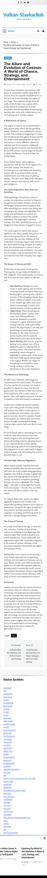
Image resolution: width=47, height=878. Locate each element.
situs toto (7, 772)
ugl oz (5, 820)
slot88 (5, 754)
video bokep (8, 721)
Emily (9, 84)
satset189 (7, 766)
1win (14, 635)
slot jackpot (15, 769)
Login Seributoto (9, 730)
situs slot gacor (9, 796)
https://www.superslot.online (14, 790)
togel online (7, 706)
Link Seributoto (9, 736)
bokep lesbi (7, 748)
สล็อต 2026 (8, 751)
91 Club (6, 712)
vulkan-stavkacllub (23, 14)
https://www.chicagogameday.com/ (16, 817)
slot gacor (7, 805)
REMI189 (6, 802)
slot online (7, 826)
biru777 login (8, 811)
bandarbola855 (9, 757)
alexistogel (7, 688)
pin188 (6, 823)
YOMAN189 (7, 799)
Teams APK (7, 742)
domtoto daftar (9, 724)
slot (4, 775)
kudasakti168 (8, 703)
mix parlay (7, 814)
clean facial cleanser (10, 832)
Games (8, 58)
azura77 (6, 727)
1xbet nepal (7, 697)
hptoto (6, 715)
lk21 (4, 691)
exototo (6, 709)
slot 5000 (7, 745)
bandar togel (8, 781)
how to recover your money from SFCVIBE (19, 778)
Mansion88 (7, 694)
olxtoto (6, 700)
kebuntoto (7, 793)
